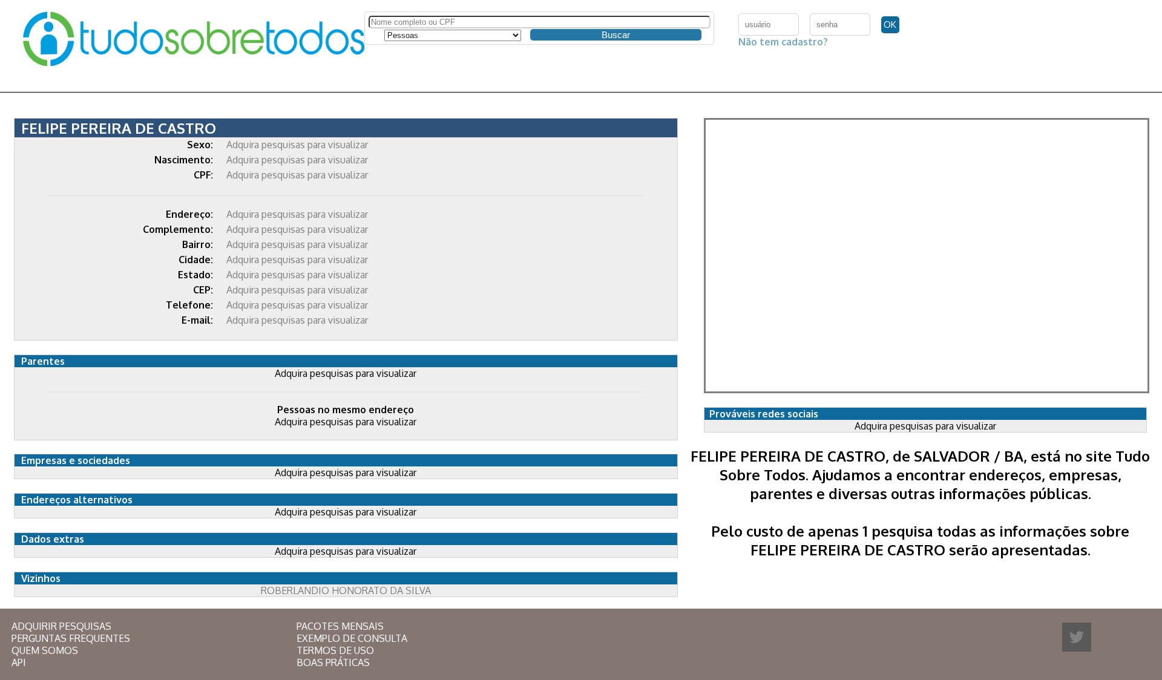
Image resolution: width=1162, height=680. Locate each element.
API (18, 662)
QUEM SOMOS (44, 650)
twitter (1076, 637)
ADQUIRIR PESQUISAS (61, 626)
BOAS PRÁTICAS (333, 662)
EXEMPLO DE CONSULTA (352, 638)
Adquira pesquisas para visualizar (297, 145)
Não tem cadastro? (783, 42)
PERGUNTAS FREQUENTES (70, 638)
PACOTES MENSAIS (340, 626)
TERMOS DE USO (335, 650)
